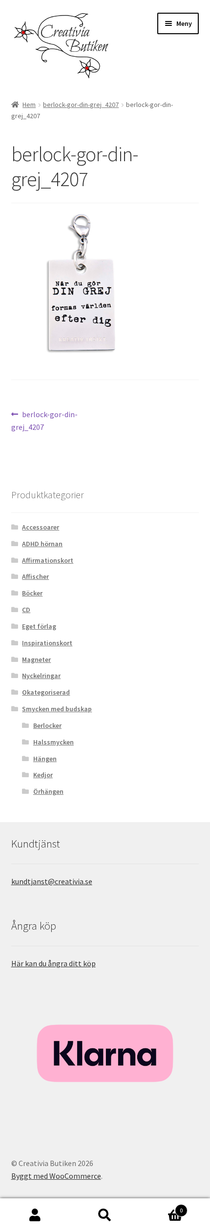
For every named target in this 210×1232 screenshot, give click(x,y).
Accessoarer (40, 527)
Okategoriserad (46, 692)
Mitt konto (35, 1215)
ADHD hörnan (42, 543)
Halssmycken (53, 742)
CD (26, 609)
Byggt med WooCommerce (56, 1176)
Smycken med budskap (57, 708)
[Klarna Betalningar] (105, 1053)
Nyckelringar (41, 675)
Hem (29, 104)
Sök (105, 1215)
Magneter (36, 659)
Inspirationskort (47, 642)
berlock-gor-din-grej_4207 (81, 104)
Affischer (35, 576)
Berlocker (47, 725)
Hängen (45, 758)
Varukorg (161, 1207)
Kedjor (43, 774)
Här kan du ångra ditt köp (53, 963)
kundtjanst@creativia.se (51, 881)
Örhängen (48, 791)
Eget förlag (39, 626)
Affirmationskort (47, 560)
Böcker (32, 593)
